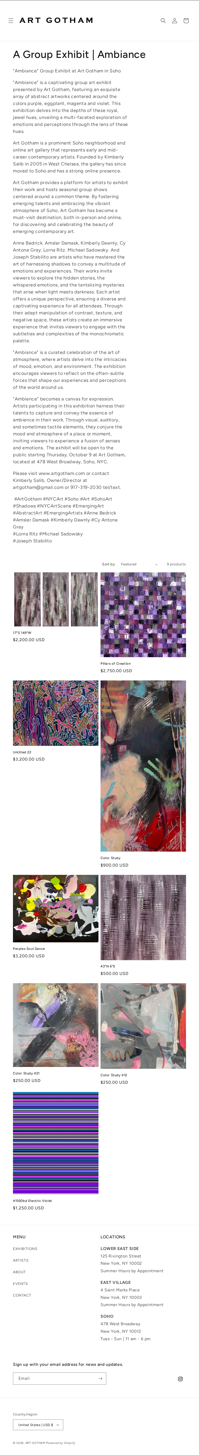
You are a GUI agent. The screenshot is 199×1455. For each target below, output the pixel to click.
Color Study (111, 858)
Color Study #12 (114, 1075)
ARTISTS (21, 1260)
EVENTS (20, 1284)
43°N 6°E (108, 966)
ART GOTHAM (35, 1443)
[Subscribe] (100, 1379)
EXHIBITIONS (25, 1249)
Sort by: (109, 564)
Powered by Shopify (60, 1443)
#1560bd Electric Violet (32, 1201)
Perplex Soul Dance (29, 949)
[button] (11, 20)
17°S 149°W (22, 633)
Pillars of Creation (116, 663)
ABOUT (19, 1272)
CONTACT (22, 1295)
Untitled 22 (22, 752)
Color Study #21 (26, 1073)
